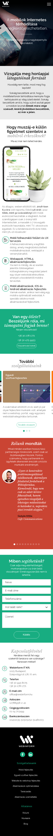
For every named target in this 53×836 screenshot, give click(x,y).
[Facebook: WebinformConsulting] (22, 754)
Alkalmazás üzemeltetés (26, 797)
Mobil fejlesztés (26, 770)
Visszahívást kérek (27, 345)
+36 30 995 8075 (18, 682)
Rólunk (26, 813)
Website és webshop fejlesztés (26, 781)
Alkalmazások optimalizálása (26, 786)
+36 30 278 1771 (26, 335)
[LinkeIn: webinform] (30, 754)
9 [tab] (36, 544)
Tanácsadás (25, 791)
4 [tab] (22, 544)
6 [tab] (28, 544)
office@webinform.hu (20, 694)
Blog (26, 824)
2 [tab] (26, 430)
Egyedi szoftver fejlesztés (26, 775)
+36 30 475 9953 (26, 340)
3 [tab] (29, 430)
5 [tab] (25, 544)
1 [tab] (24, 431)
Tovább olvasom (26, 425)
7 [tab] (30, 544)
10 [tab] (38, 544)
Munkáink (26, 818)
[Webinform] (26, 742)
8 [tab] (33, 544)
